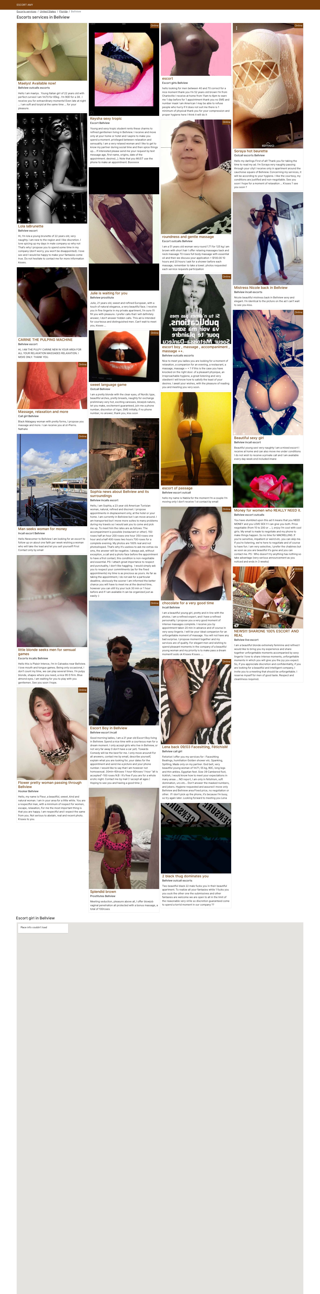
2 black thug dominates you (185, 876)
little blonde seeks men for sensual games (47, 652)
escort (167, 78)
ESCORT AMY (25, 4)
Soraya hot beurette (251, 151)
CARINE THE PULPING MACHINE (45, 340)
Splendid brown (103, 891)
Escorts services (26, 11)
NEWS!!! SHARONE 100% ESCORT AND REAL (266, 633)
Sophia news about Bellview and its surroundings (119, 493)
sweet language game (108, 384)
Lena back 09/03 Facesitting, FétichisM (195, 747)
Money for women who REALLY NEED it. (267, 510)
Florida (63, 11)
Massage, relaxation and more (43, 412)
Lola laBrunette (30, 226)
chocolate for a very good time (188, 603)
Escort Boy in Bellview (108, 728)
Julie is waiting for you (108, 293)
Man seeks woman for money (42, 529)
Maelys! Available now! (37, 83)
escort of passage (177, 488)
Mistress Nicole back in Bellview (261, 287)
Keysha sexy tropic (106, 118)
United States (48, 11)
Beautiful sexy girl (249, 438)
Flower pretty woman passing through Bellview (50, 784)
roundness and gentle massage (188, 237)
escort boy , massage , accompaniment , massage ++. (196, 349)
